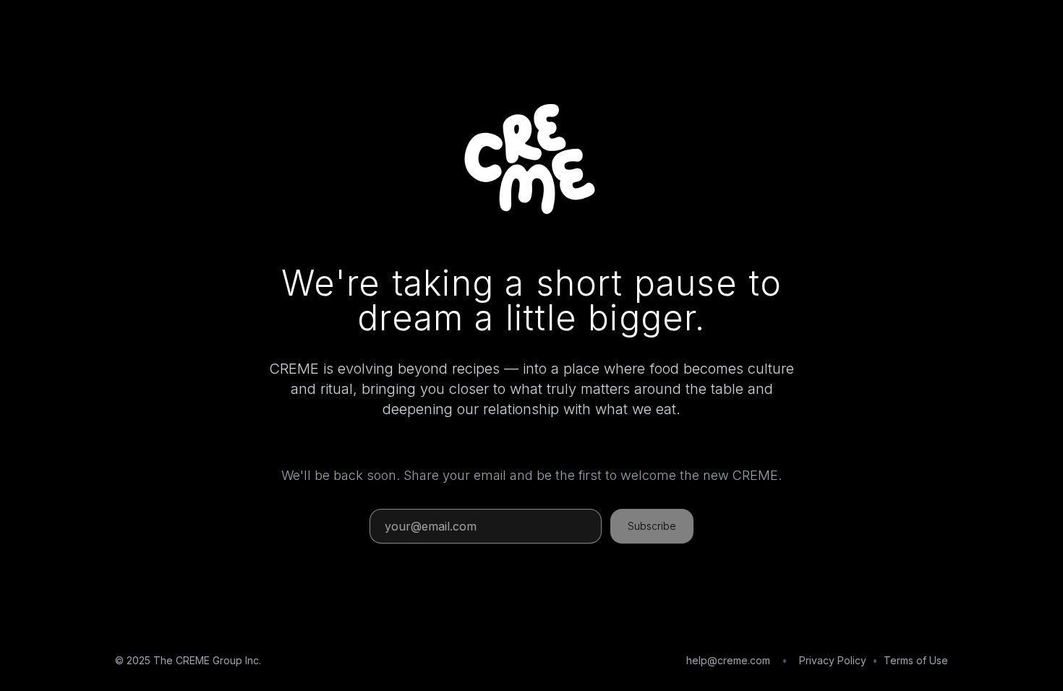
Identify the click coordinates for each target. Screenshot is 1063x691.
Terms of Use (916, 660)
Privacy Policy (832, 660)
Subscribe (652, 526)
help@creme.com (728, 660)
